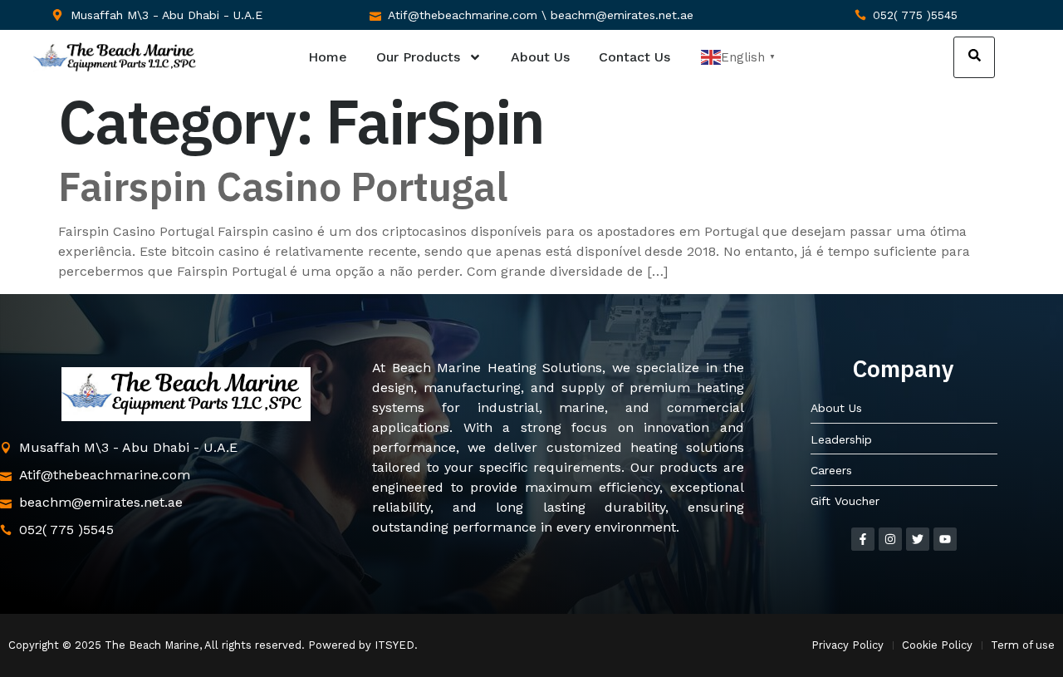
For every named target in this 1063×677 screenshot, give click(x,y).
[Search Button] (974, 57)
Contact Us (634, 57)
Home (327, 57)
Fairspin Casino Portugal (283, 186)
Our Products (418, 57)
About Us (540, 57)
